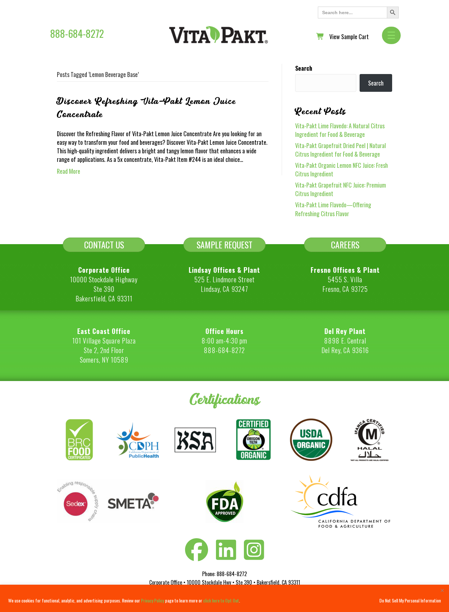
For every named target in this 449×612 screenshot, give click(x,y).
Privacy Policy (152, 600)
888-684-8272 (77, 33)
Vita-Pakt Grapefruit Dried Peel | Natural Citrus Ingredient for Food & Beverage (340, 149)
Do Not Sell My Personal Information (410, 600)
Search (303, 68)
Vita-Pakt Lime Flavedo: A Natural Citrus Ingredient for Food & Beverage (340, 130)
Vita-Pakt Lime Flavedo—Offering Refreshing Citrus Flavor (333, 208)
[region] (224, 598)
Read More (68, 171)
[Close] (442, 590)
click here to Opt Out (221, 600)
